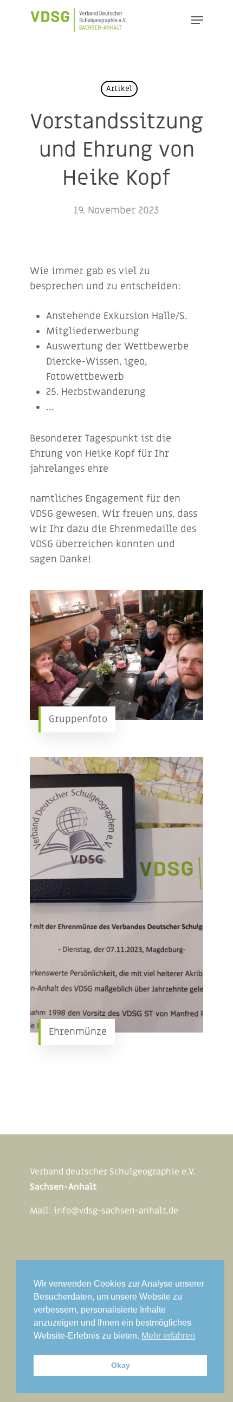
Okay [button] (120, 1365)
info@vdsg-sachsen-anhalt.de (116, 1211)
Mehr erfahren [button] (168, 1335)
